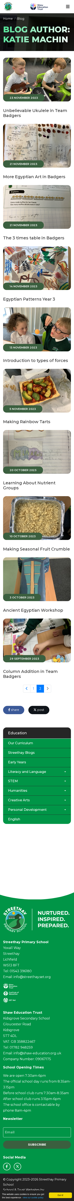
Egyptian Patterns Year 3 (29, 299)
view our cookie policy (33, 1197)
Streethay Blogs (21, 753)
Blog (20, 19)
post (40, 710)
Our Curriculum (20, 743)
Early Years (17, 762)
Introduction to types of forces (35, 360)
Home (8, 19)
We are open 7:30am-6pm (24, 1076)
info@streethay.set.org (32, 977)
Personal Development (27, 810)
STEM (13, 781)
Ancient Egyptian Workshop (33, 610)
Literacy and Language (27, 772)
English (14, 819)
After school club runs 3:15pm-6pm (32, 1099)
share (14, 710)
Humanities (17, 791)
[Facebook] (6, 1166)
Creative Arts (19, 800)
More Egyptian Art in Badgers (34, 176)
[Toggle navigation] (68, 7)
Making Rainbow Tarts (26, 421)
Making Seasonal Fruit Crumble (36, 549)
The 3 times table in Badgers (33, 237)
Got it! (60, 1195)
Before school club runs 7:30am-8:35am (36, 1093)
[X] (17, 1166)
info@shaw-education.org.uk (37, 1053)
